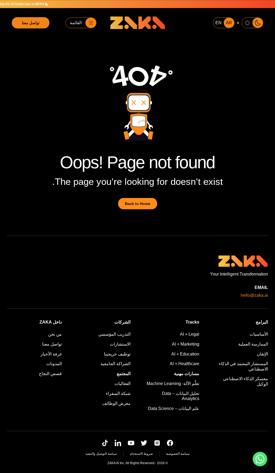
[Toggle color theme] (252, 22)
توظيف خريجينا (117, 354)
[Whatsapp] (260, 459)
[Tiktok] (105, 443)
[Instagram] (157, 443)
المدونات (54, 363)
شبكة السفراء (118, 393)
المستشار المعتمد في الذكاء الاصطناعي (243, 366)
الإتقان (262, 354)
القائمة (76, 22)
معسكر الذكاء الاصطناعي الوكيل (245, 381)
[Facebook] (170, 443)
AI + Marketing (185, 344)
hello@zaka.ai (254, 295)
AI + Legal (189, 334)
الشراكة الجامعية (115, 363)
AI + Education (185, 354)
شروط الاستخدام (141, 454)
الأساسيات (258, 334)
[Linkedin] (118, 443)
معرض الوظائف (116, 403)
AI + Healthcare (184, 363)
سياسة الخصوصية (178, 454)
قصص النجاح (50, 373)
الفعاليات (122, 383)
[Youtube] (131, 443)
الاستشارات (120, 344)
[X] (144, 443)
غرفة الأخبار (51, 354)
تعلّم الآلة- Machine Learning (173, 383)
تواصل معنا (30, 23)
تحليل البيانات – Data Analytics (180, 396)
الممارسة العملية (253, 344)
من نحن (55, 334)
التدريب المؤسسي (114, 334)
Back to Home (137, 203)
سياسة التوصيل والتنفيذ (101, 454)
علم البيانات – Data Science (173, 408)
